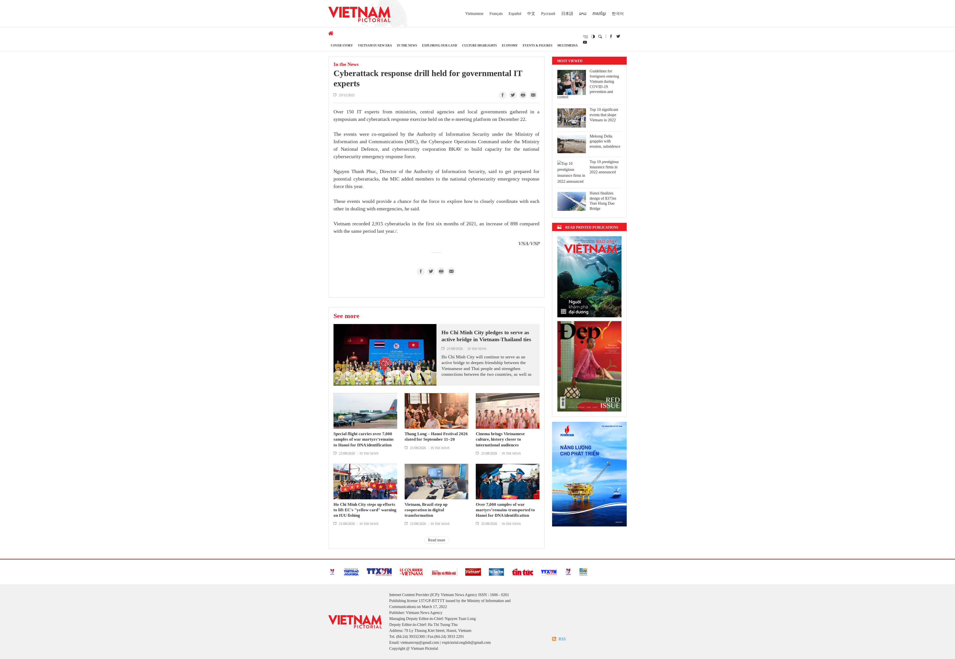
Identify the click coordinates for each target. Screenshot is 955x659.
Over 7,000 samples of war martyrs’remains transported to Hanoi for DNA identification (505, 510)
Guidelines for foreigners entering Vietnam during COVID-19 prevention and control (588, 84)
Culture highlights (479, 45)
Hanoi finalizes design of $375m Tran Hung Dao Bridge (603, 201)
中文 (531, 13)
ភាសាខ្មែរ (599, 13)
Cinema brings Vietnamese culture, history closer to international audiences (500, 439)
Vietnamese (474, 13)
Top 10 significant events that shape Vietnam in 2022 (604, 114)
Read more (436, 540)
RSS (562, 639)
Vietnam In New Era (375, 45)
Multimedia (567, 45)
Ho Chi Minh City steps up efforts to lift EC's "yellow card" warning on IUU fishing (365, 510)
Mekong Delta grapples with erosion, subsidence (605, 141)
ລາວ (582, 13)
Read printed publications (591, 227)
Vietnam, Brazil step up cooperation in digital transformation (426, 510)
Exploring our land (439, 45)
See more (346, 316)
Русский (548, 13)
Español (515, 13)
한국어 (618, 13)
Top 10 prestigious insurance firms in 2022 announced (604, 167)
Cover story (342, 45)
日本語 (567, 13)
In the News (407, 45)
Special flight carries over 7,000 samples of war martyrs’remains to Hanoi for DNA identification (364, 439)
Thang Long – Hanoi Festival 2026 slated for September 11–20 (436, 436)
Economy (510, 45)
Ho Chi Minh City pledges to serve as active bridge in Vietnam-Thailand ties (486, 336)
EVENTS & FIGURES (537, 45)
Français (496, 13)
